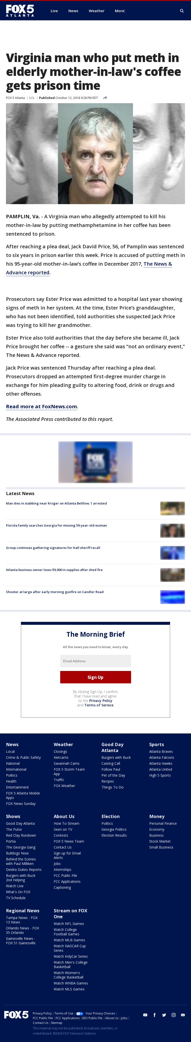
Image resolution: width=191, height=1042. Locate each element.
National (13, 763)
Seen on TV (63, 829)
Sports (156, 744)
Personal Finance (163, 823)
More (119, 10)
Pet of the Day (113, 775)
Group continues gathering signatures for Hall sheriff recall (53, 547)
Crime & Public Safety (23, 757)
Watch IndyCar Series (71, 956)
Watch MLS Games (69, 989)
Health (11, 781)
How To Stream (66, 823)
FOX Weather (64, 785)
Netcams (61, 757)
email (183, 1015)
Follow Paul (110, 769)
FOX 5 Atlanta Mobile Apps (23, 795)
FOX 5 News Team (69, 841)
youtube (145, 1015)
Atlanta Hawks (160, 763)
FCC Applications (67, 881)
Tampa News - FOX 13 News (22, 919)
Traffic (59, 779)
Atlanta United (160, 769)
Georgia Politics (114, 829)
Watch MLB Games (69, 940)
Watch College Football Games (66, 931)
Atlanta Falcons (161, 757)
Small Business (161, 847)
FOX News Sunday (21, 803)
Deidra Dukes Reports (24, 869)
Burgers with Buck (116, 757)
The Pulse (14, 829)
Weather (63, 744)
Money (156, 816)
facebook (155, 1015)
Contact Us (63, 847)
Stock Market (160, 841)
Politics (11, 775)
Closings (60, 751)
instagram (174, 1015)
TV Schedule (16, 897)
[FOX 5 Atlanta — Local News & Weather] (22, 11)
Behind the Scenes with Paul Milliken (21, 861)
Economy (156, 829)
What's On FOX (18, 891)
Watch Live (15, 886)
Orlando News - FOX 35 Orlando (22, 930)
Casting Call (110, 763)
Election (110, 816)
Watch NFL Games (69, 923)
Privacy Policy (100, 700)
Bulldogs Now (17, 853)
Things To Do (112, 787)
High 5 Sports (160, 775)
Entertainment (17, 787)
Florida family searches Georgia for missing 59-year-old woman (56, 525)
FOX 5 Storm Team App (69, 771)
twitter (164, 1015)
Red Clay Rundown (21, 835)
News (12, 744)
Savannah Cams (67, 763)
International (16, 769)
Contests (61, 835)
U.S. (32, 98)
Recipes (107, 781)
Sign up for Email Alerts (67, 855)
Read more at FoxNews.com (41, 406)
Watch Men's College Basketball (71, 964)
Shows (13, 816)
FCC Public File (65, 875)
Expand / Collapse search (182, 11)
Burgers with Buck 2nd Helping (20, 877)
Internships (62, 869)
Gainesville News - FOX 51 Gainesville (21, 940)
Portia (11, 841)
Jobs (57, 863)
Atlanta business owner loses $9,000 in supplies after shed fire (54, 570)
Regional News (22, 911)
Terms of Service (98, 705)
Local (10, 751)
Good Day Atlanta (112, 747)
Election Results (114, 835)
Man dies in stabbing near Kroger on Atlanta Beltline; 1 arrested (56, 503)
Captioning (62, 887)
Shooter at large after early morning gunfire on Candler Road (55, 592)
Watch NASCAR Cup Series (70, 948)
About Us (64, 816)
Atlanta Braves (161, 751)
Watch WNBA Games (71, 983)
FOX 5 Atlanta (15, 98)
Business (156, 835)
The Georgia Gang (20, 847)
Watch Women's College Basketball (68, 974)
